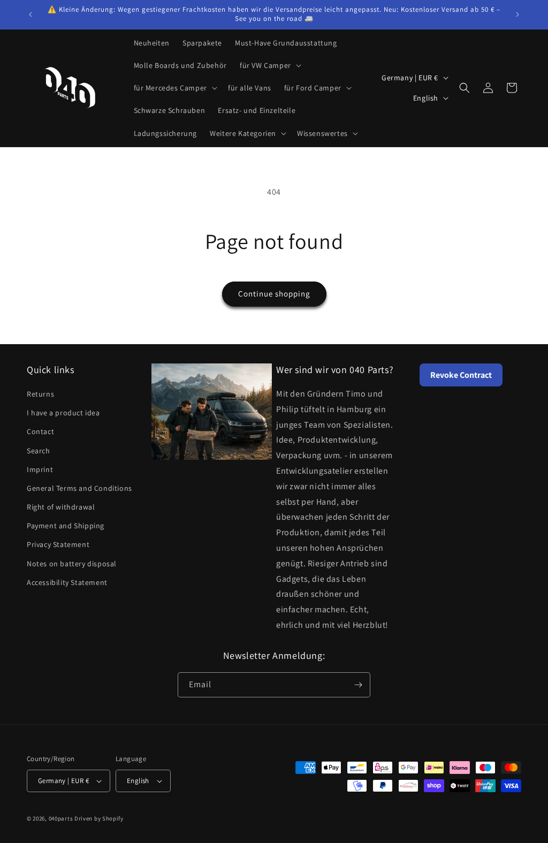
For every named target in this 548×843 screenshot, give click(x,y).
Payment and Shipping (65, 525)
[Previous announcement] (30, 14)
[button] (269, 65)
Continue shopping (274, 293)
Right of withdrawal (61, 507)
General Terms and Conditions (79, 488)
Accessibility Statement (67, 582)
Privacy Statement (58, 544)
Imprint (40, 469)
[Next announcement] (517, 14)
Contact (40, 431)
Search (38, 450)
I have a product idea (63, 412)
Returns (40, 394)
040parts (61, 818)
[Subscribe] (358, 684)
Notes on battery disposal (72, 563)
